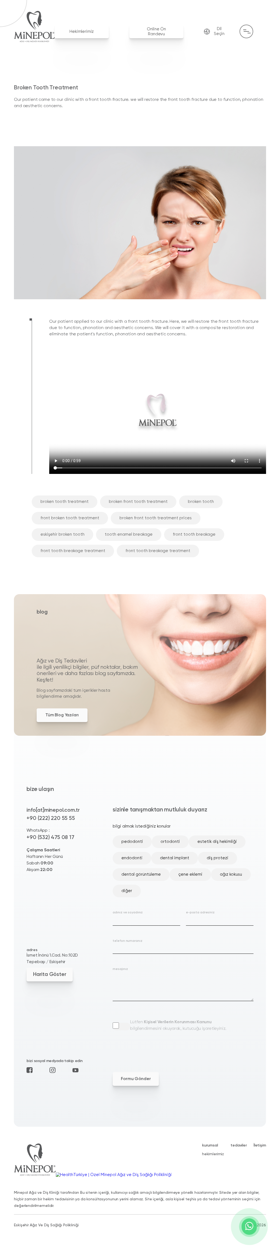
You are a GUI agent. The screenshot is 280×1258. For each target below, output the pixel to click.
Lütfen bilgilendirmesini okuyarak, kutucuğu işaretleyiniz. (178, 1025)
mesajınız (120, 969)
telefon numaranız (127, 941)
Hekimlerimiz (81, 32)
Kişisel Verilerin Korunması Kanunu (177, 1022)
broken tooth (201, 502)
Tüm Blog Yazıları (62, 715)
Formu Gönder (136, 1079)
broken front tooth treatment (138, 502)
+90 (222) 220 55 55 (51, 818)
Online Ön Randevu (156, 31)
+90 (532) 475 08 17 (50, 837)
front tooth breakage (194, 534)
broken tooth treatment (64, 502)
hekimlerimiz (213, 1154)
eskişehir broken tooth (62, 534)
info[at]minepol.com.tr (53, 810)
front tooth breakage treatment (72, 551)
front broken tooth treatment (69, 518)
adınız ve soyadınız (128, 912)
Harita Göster (49, 974)
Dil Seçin (219, 31)
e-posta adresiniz (200, 912)
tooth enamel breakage (129, 534)
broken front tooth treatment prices (155, 518)
